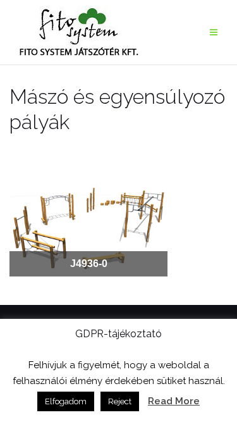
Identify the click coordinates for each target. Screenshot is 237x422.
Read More (174, 401)
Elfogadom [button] (66, 401)
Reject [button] (119, 401)
